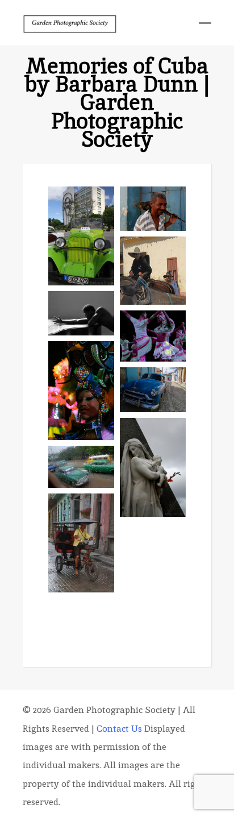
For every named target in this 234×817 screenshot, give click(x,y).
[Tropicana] (153, 602)
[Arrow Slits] (153, 547)
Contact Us (119, 729)
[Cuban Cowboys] (153, 271)
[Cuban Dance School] (81, 313)
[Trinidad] (153, 389)
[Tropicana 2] (81, 390)
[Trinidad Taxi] (81, 542)
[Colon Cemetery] (153, 467)
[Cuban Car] (81, 235)
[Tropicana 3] (153, 336)
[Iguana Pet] (153, 208)
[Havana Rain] (81, 467)
